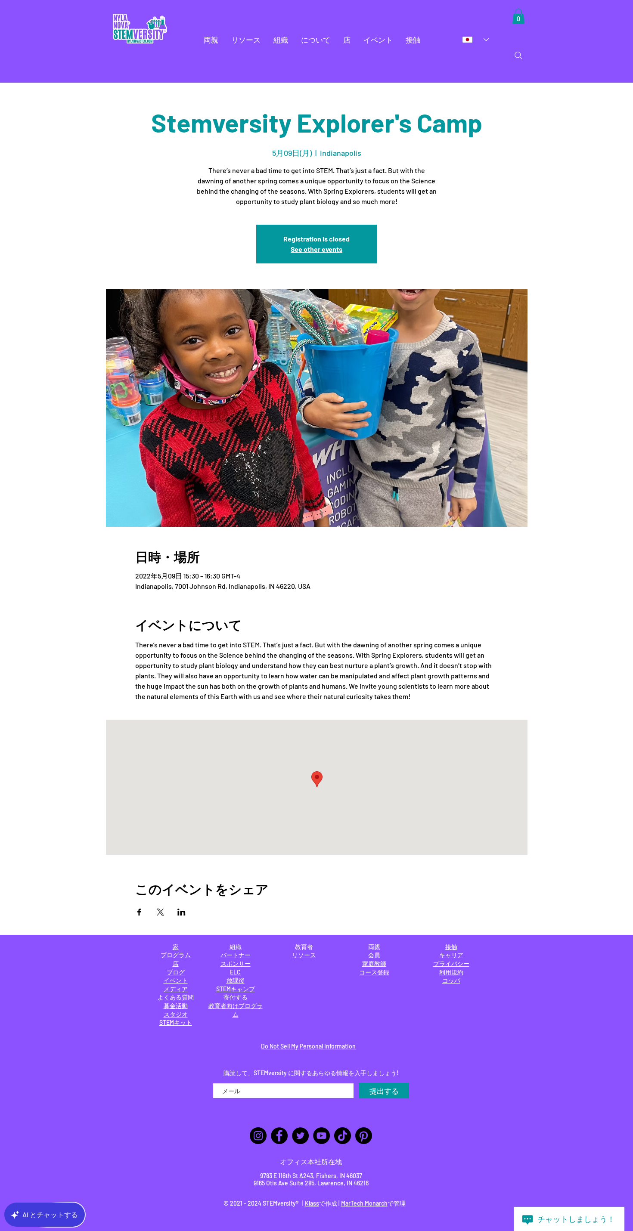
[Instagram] (258, 1135)
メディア (176, 989)
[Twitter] (300, 1135)
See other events (316, 249)
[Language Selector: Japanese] (475, 39)
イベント (176, 980)
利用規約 (451, 972)
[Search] (518, 55)
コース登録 (374, 972)
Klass (312, 1203)
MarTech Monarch (364, 1203)
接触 (451, 946)
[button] (211, 39)
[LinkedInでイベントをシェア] (181, 912)
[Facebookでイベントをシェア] (139, 912)
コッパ (451, 980)
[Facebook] (279, 1135)
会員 (374, 955)
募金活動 (176, 1005)
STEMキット (175, 1022)
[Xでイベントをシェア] (160, 912)
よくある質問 (176, 997)
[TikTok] (342, 1135)
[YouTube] (321, 1135)
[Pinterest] (363, 1135)
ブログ (176, 972)
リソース (304, 955)
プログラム (176, 955)
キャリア (451, 955)
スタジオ (176, 1014)
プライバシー (451, 963)
